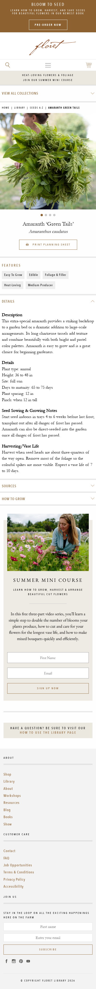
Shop (7, 774)
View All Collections (20, 93)
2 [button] (46, 215)
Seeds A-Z (37, 108)
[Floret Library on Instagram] (14, 961)
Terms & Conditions (18, 872)
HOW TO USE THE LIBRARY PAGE (48, 732)
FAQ (6, 858)
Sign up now (48, 688)
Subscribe (48, 949)
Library (19, 108)
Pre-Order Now (48, 25)
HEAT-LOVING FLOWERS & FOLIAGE (48, 75)
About (8, 788)
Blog (7, 810)
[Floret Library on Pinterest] (21, 961)
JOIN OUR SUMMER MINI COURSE (48, 80)
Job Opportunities (17, 865)
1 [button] (42, 215)
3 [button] (50, 215)
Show (7, 824)
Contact (9, 850)
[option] (48, 161)
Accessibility (13, 886)
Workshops (12, 795)
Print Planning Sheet (50, 244)
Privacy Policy (14, 879)
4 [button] (54, 215)
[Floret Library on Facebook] (6, 961)
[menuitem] (48, 93)
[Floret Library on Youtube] (28, 961)
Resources (11, 802)
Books (8, 817)
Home (6, 108)
